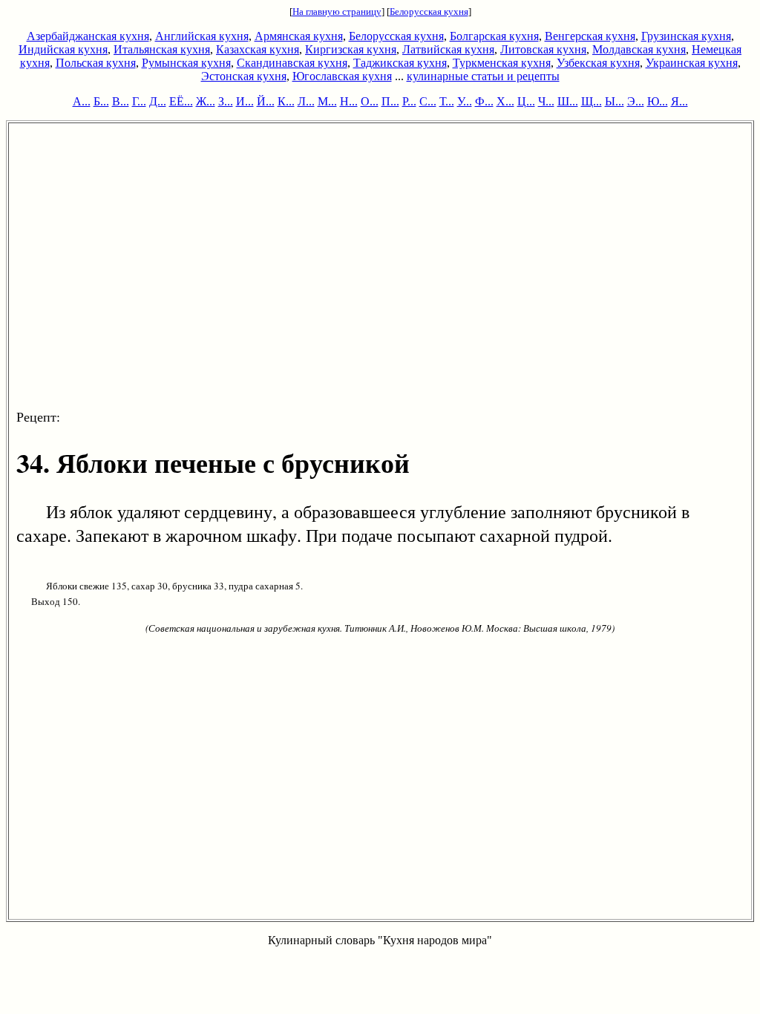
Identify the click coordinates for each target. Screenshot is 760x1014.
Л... (306, 101)
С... (427, 101)
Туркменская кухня (502, 62)
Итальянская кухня (162, 49)
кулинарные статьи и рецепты (483, 76)
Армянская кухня (299, 36)
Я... (679, 101)
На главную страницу (336, 11)
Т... (446, 101)
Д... (157, 101)
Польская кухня (96, 62)
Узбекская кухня (598, 62)
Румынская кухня (186, 62)
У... (464, 101)
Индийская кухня (63, 49)
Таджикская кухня (400, 62)
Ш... (567, 101)
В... (120, 101)
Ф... (484, 101)
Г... (139, 101)
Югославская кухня (342, 76)
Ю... (657, 101)
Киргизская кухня (350, 49)
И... (245, 101)
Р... (409, 101)
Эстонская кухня (243, 76)
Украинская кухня (692, 62)
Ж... (205, 101)
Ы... (614, 101)
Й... (266, 101)
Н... (349, 101)
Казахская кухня (257, 49)
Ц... (526, 101)
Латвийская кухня (448, 49)
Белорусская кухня (429, 11)
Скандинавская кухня (292, 62)
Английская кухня (202, 36)
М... (327, 101)
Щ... (591, 101)
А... (82, 101)
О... (370, 101)
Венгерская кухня (590, 36)
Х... (505, 101)
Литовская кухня (543, 49)
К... (286, 101)
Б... (101, 101)
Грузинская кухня (686, 36)
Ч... (546, 101)
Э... (635, 101)
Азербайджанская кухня (88, 36)
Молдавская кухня (639, 49)
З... (225, 101)
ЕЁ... (181, 101)
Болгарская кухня (494, 36)
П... (390, 101)
